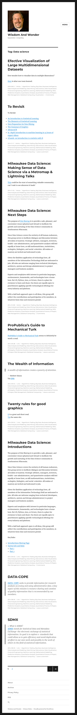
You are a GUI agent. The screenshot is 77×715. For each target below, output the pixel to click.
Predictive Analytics (14, 93)
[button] (38, 702)
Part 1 (12, 549)
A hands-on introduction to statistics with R (25, 138)
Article (18, 86)
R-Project (53, 93)
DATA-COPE (18, 577)
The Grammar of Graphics (18, 127)
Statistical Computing (27, 95)
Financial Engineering (15, 90)
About (10, 683)
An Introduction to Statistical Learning (23, 118)
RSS (9, 697)
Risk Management (14, 95)
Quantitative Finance (43, 93)
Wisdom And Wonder (23, 34)
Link (18, 343)
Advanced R (12, 130)
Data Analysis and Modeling (17, 88)
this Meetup (25, 221)
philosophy (11, 350)
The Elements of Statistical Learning (22, 121)
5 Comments (40, 565)
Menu (65, 25)
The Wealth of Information (31, 364)
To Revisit (16, 107)
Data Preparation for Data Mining (21, 124)
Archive (11, 687)
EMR (12, 379)
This (9, 182)
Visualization (39, 95)
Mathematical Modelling (44, 90)
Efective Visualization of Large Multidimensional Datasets (29, 65)
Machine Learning (29, 90)
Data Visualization (51, 88)
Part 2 (12, 551)
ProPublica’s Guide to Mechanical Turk (23, 336)
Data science (39, 88)
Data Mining (31, 88)
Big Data (39, 86)
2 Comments (50, 95)
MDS (54, 90)
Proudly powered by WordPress (44, 709)
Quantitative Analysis (28, 93)
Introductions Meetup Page (18, 543)
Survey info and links (16, 546)
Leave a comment (42, 152)
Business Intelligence (50, 86)
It (8, 414)
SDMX (13, 620)
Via (9, 417)
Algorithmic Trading (28, 86)
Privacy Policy (13, 692)
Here (10, 81)
